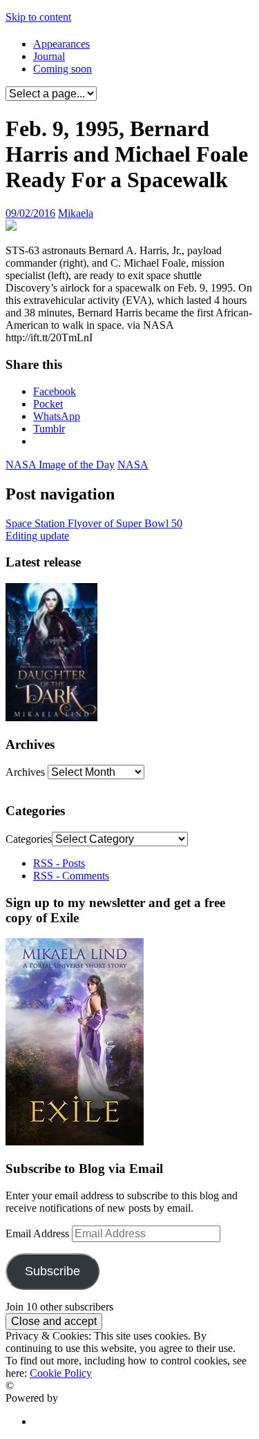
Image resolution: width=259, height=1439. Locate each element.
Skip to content (38, 17)
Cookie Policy (61, 1373)
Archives (25, 772)
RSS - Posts (59, 863)
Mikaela (75, 213)
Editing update (37, 536)
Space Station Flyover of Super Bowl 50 (94, 523)
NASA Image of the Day (60, 464)
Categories (29, 839)
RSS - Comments (71, 875)
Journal (49, 56)
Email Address (39, 1233)
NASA (132, 464)
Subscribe (52, 1271)
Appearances (61, 44)
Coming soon (62, 69)
